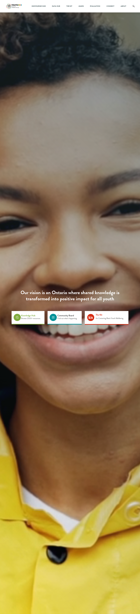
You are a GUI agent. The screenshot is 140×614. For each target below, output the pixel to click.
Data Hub (56, 6)
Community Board (65, 315)
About (123, 6)
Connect (110, 6)
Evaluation (95, 6)
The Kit (69, 6)
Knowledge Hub (39, 6)
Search (134, 7)
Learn (81, 6)
